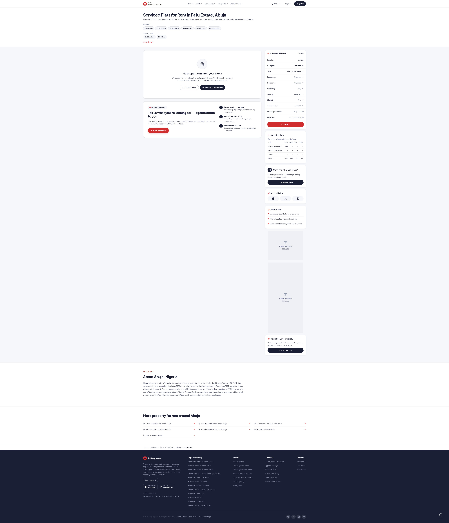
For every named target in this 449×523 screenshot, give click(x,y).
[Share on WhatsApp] (298, 198)
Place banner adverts (273, 481)
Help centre (301, 461)
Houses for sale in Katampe (198, 485)
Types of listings (271, 465)
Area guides (237, 485)
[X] (293, 517)
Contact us (301, 465)
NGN (276, 4)
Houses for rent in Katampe (198, 477)
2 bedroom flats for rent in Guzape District (204, 473)
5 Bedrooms (200, 28)
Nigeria (168, 383)
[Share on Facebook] (273, 198)
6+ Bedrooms (214, 28)
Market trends (236, 4)
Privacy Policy (181, 517)
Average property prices (242, 473)
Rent (198, 4)
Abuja (178, 447)
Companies (209, 4)
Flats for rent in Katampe (197, 481)
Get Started (284, 350)
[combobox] (291, 60)
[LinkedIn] (299, 517)
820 (291, 158)
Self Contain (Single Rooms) (277, 150)
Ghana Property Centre (170, 496)
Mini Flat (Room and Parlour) (277, 146)
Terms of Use (192, 517)
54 (302, 158)
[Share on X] (285, 198)
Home (146, 447)
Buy (189, 4)
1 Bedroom (149, 28)
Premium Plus (270, 469)
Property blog (238, 481)
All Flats (270, 158)
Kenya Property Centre (151, 496)
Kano (209, 395)
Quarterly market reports (242, 477)
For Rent (154, 447)
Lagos (204, 395)
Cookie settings (205, 517)
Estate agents (238, 461)
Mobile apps (301, 469)
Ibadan (218, 395)
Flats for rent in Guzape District (200, 465)
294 (286, 158)
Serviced (170, 447)
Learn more (149, 480)
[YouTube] (304, 517)
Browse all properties (214, 88)
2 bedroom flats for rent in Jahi (199, 505)
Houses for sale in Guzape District (201, 469)
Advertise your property (274, 461)
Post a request (159, 130)
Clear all (301, 53)
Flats (162, 447)
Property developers (241, 465)
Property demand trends (242, 469)
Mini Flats (161, 37)
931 (297, 158)
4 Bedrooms (187, 28)
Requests (222, 4)
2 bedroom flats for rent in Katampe (201, 489)
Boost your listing (272, 473)
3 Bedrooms (174, 28)
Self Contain (149, 37)
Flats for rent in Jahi (195, 497)
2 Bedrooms (161, 28)
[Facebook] (288, 517)
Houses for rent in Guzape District (201, 461)
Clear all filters (190, 88)
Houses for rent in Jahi (196, 493)
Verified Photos (271, 477)
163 (286, 146)
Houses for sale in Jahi (196, 501)
